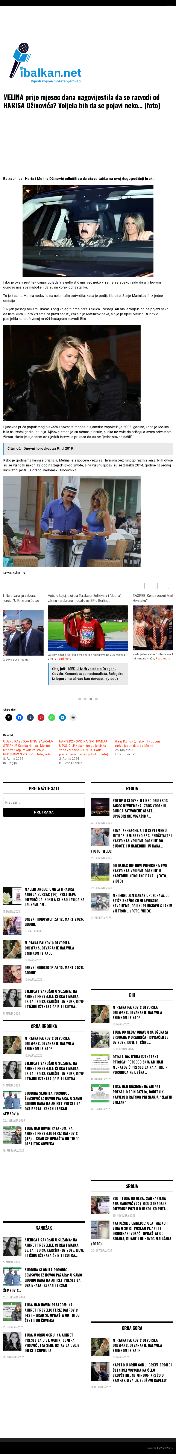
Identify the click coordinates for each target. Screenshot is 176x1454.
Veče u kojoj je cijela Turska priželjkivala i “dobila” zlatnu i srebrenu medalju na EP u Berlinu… (84, 598)
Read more (64, 658)
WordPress (166, 1448)
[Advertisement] (81, 23)
